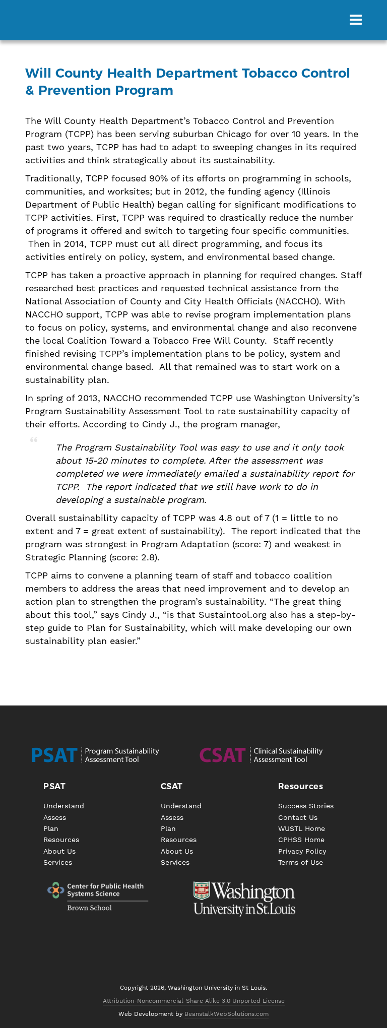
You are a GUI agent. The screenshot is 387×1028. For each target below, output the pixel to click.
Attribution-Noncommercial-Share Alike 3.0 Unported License (194, 1000)
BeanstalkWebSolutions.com (226, 1013)
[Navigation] (356, 20)
